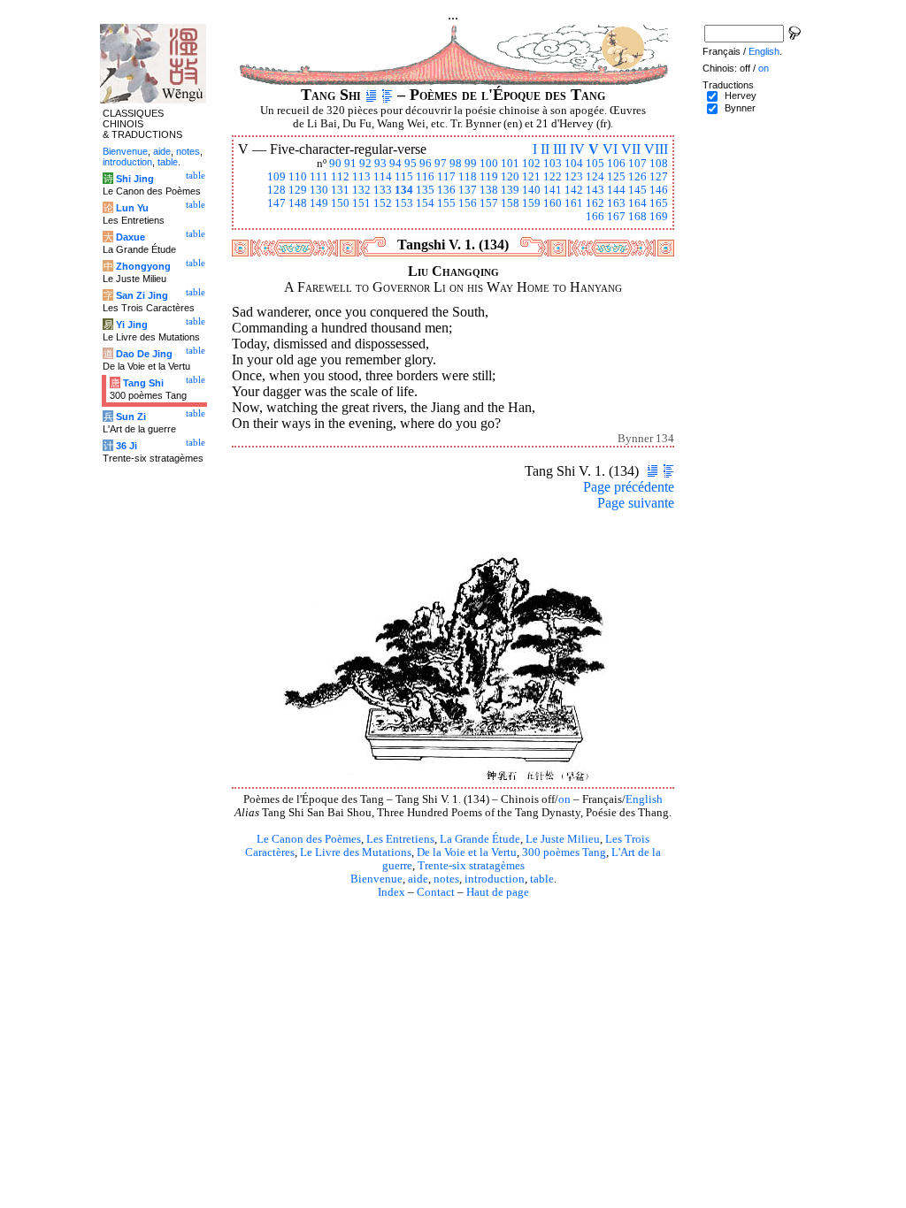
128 (276, 190)
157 (489, 203)
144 (616, 190)
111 (319, 177)
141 (552, 190)
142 (573, 190)
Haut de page (497, 892)
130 (319, 190)
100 (489, 163)
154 (425, 203)
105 (595, 163)
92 (365, 163)
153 (404, 203)
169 (658, 216)
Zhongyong (143, 266)
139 (510, 190)
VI (610, 149)
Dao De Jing (144, 353)
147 (276, 203)
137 (467, 190)
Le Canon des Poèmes (309, 839)
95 (410, 163)
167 (616, 216)
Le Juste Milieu (563, 839)
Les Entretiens (400, 839)
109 (276, 177)
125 (616, 177)
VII (631, 149)
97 (440, 163)
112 (340, 177)
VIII (656, 149)
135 (425, 190)
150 (340, 203)
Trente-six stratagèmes (471, 866)
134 (404, 190)
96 (425, 163)
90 (335, 163)
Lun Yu (132, 208)
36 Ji (126, 445)
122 (552, 177)
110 (297, 177)
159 (531, 203)
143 (595, 190)
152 (382, 203)
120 (510, 177)
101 (510, 163)
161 (573, 203)
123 (573, 177)
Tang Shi (143, 383)
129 (297, 190)
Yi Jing (132, 324)
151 (361, 203)
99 (471, 163)
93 (380, 163)
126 (637, 177)
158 (510, 203)
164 (637, 203)
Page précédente (628, 486)
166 (595, 216)
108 (658, 163)
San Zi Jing (142, 295)
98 (455, 163)
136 (446, 190)
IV (577, 149)
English (644, 799)
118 (467, 177)
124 (595, 177)
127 (658, 177)
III (559, 149)
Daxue (130, 237)
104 (573, 163)
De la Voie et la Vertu (467, 852)
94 (395, 163)
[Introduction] (371, 94)
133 (382, 190)
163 (616, 203)
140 (531, 190)
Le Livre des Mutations (355, 852)
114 (382, 177)
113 (361, 177)
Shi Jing (135, 178)
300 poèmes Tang (564, 852)
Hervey (740, 95)
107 (637, 163)
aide (418, 879)
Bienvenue (376, 879)
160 (552, 203)
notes (446, 879)
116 (425, 177)
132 (361, 190)
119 (489, 177)
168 (637, 216)
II (545, 149)
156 (467, 203)
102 (531, 163)
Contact (436, 892)
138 (489, 190)
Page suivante (635, 502)
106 (616, 163)
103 (552, 163)
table (542, 879)
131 (340, 190)
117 (446, 177)
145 (637, 190)
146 (658, 190)
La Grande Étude (480, 839)
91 (350, 163)
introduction (495, 879)
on (564, 799)
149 (319, 203)
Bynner (740, 108)
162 (595, 203)
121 (531, 177)
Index (391, 892)
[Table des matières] (387, 94)
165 (658, 203)
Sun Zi (131, 416)
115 (404, 177)
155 (446, 203)
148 (297, 203)
